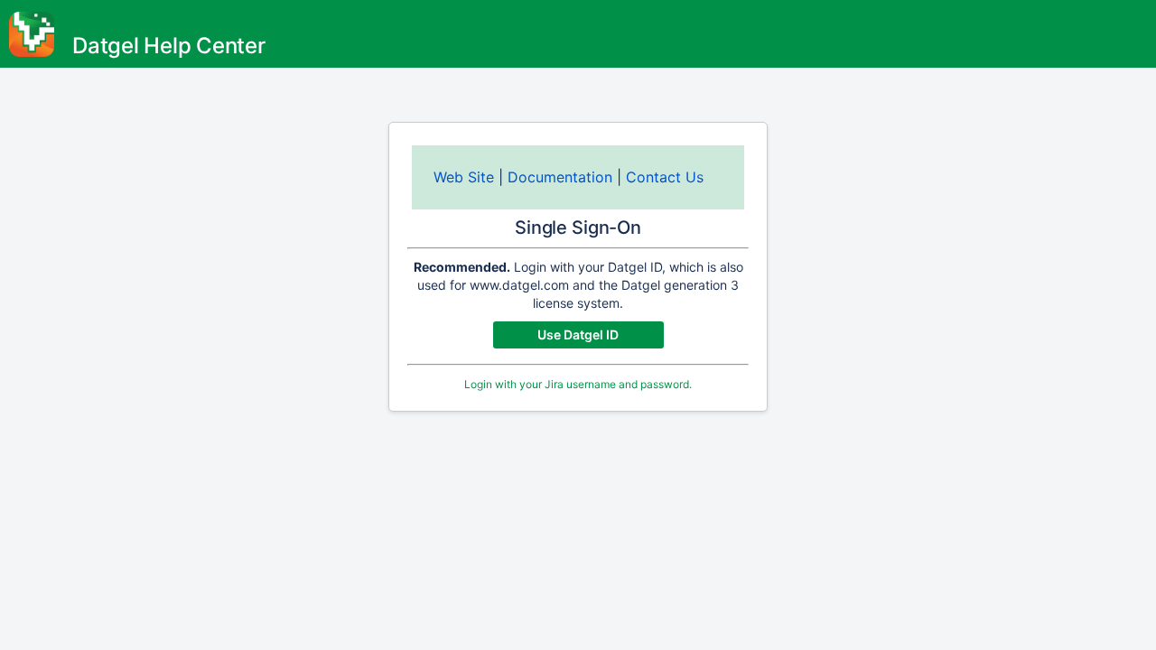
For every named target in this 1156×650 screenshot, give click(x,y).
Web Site (464, 177)
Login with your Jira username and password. (578, 384)
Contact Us (665, 177)
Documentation (560, 177)
